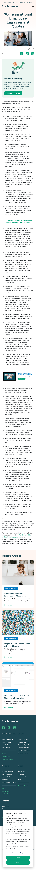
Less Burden (5, 745)
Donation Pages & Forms (25, 745)
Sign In (15, 2)
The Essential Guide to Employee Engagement (17, 536)
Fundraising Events (23, 742)
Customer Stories (23, 777)
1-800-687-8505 (7, 759)
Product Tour (6, 794)
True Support (6, 747)
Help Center (7, 2)
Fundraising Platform (8, 771)
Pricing (4, 754)
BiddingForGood (7, 774)
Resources (21, 771)
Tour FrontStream (13, 93)
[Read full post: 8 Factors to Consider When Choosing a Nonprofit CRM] (18, 674)
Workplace (5, 779)
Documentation (23, 786)
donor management (11, 588)
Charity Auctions (23, 739)
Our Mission (5, 806)
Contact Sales (6, 756)
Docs (20, 2)
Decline (18, 862)
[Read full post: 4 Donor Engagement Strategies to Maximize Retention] (18, 572)
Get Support (6, 791)
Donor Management (24, 747)
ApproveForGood (7, 777)
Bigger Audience (7, 742)
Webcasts (21, 774)
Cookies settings (18, 853)
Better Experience (7, 739)
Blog (19, 779)
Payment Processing (24, 750)
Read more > (8, 605)
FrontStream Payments (9, 782)
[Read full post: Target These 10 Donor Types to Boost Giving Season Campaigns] (18, 622)
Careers (4, 809)
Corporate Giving (23, 753)
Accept (18, 857)
